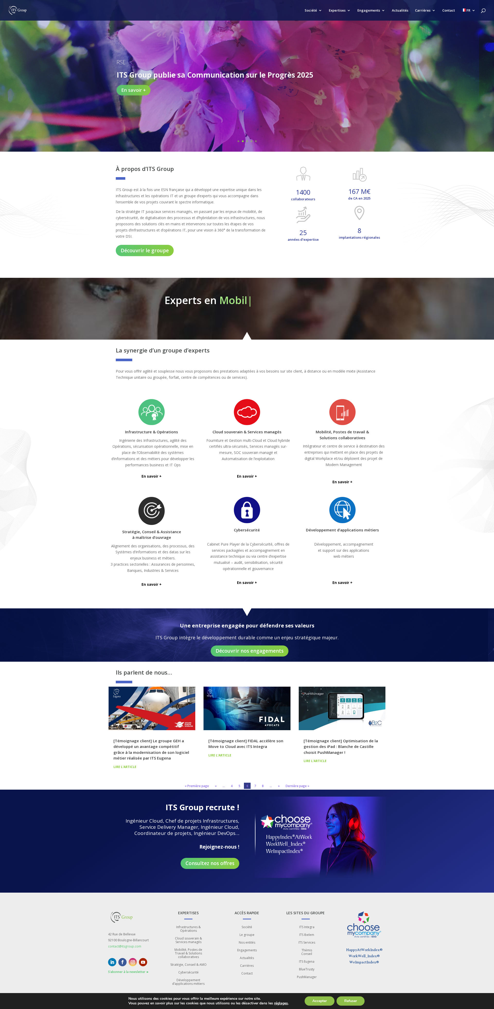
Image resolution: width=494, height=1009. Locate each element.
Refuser (350, 1000)
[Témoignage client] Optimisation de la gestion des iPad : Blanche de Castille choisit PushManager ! (341, 746)
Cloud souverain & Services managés (188, 940)
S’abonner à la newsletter (128, 972)
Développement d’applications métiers (188, 982)
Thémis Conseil (306, 952)
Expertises (337, 10)
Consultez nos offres (210, 863)
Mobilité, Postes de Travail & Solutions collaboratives (188, 953)
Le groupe (247, 935)
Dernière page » (297, 786)
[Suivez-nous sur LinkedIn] (112, 962)
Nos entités (247, 943)
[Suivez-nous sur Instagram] (133, 962)
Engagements (368, 10)
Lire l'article (124, 767)
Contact (448, 10)
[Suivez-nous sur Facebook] (122, 962)
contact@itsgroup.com (124, 946)
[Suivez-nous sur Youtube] (143, 962)
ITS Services (306, 943)
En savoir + (133, 90)
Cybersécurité (188, 972)
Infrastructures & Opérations (188, 929)
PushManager (307, 977)
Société (311, 10)
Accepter (319, 1000)
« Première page (197, 786)
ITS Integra (306, 927)
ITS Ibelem (306, 935)
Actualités (400, 10)
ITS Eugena (306, 962)
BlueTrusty (306, 969)
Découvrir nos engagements (250, 651)
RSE (121, 62)
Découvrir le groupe (145, 250)
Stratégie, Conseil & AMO (188, 965)
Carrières (422, 10)
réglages (281, 1003)
